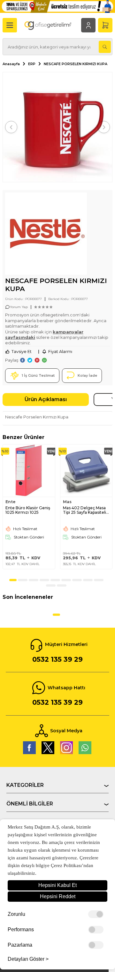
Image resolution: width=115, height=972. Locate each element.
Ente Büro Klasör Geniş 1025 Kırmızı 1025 (27, 510)
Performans (21, 929)
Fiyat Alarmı (60, 351)
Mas (67, 502)
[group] (57, 127)
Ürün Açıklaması (46, 399)
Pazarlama (20, 945)
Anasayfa (11, 64)
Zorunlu (16, 914)
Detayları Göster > (28, 959)
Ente (10, 502)
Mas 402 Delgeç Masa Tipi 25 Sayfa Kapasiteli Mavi (84, 510)
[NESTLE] (46, 235)
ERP (31, 64)
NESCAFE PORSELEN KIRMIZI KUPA (75, 64)
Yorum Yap (19, 307)
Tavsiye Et (22, 351)
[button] (11, 127)
